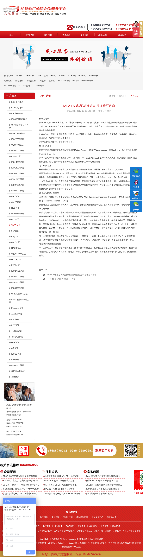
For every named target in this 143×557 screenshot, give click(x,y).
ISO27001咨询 (24, 86)
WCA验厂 (47, 531)
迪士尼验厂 (8, 81)
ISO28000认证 (17, 191)
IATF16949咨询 (38, 86)
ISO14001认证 (17, 162)
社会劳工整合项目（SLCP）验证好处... (62, 476)
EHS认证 (15, 359)
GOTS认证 (16, 259)
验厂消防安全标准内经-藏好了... (100, 493)
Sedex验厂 (36, 531)
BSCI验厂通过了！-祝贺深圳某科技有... (21, 485)
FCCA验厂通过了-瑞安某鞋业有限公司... (21, 480)
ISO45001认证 (17, 173)
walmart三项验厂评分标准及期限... (60, 480)
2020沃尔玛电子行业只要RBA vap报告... (63, 493)
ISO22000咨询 (87, 81)
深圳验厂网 (68, 517)
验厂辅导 (44, 517)
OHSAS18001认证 (19, 294)
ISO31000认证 (17, 276)
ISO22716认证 (17, 213)
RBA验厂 (53, 76)
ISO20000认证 (17, 150)
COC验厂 (70, 526)
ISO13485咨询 (64, 81)
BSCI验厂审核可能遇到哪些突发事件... (104, 485)
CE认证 (14, 236)
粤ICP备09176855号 (86, 539)
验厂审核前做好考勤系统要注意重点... (103, 489)
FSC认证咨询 (17, 113)
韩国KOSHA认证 (18, 254)
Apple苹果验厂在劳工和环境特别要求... (104, 476)
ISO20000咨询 (10, 86)
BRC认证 (15, 196)
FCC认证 (15, 325)
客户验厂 (85, 35)
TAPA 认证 (15, 225)
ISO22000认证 (17, 139)
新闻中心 (30, 35)
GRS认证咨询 (17, 108)
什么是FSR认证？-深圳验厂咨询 (61, 279)
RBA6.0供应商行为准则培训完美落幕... (21, 476)
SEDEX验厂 (30, 76)
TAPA (51, 126)
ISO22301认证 (17, 282)
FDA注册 (15, 231)
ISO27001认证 (17, 185)
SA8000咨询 (43, 76)
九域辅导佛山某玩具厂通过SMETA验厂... (22, 489)
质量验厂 (52, 81)
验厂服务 (47, 526)
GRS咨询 (72, 76)
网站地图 (99, 539)
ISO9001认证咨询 (19, 119)
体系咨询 (55, 517)
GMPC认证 (16, 202)
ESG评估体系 (17, 102)
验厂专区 (48, 35)
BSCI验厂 (19, 76)
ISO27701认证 (17, 271)
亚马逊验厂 (19, 81)
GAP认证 (15, 342)
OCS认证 (15, 219)
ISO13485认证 (17, 179)
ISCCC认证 (16, 354)
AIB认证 (14, 348)
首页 (11, 35)
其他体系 (15, 377)
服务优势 (104, 526)
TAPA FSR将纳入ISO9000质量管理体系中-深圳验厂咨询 (71, 275)
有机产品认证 (17, 337)
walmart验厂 (93, 531)
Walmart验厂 (94, 76)
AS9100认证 (16, 314)
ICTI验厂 (62, 76)
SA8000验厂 (68, 531)
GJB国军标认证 (18, 371)
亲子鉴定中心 (97, 517)
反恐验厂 (43, 81)
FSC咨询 (75, 81)
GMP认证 (15, 242)
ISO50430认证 (17, 365)
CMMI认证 (16, 156)
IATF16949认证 (18, 133)
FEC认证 (15, 319)
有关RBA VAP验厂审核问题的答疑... (102, 480)
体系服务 (66, 35)
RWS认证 (15, 265)
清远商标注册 (82, 517)
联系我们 (116, 526)
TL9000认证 (16, 331)
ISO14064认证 (17, 168)
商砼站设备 (112, 517)
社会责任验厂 (32, 81)
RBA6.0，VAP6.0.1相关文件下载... (60, 489)
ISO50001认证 (17, 288)
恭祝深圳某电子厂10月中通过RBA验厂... (21, 493)
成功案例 (122, 35)
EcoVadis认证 (17, 308)
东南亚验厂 (103, 35)
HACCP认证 (16, 248)
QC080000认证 (18, 145)
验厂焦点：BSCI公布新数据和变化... (61, 485)
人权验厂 (117, 531)
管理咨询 (81, 526)
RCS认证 (15, 208)
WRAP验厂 (82, 76)
